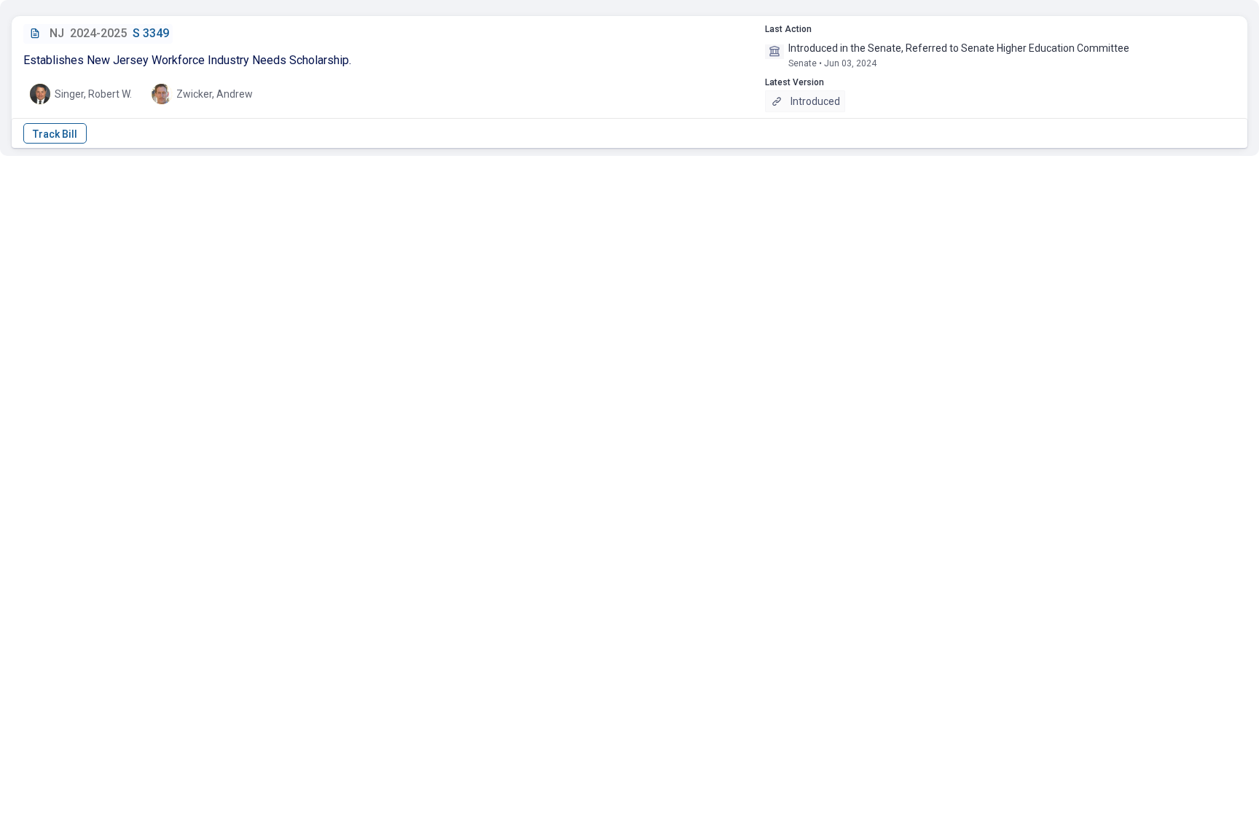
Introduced (815, 101)
